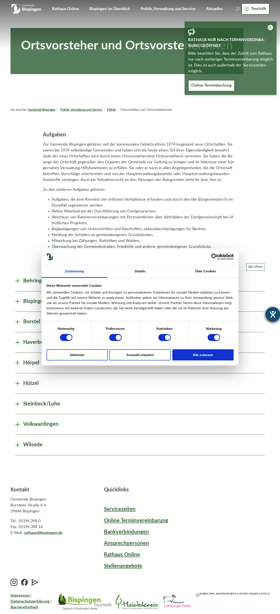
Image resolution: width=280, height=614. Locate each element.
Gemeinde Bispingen (41, 109)
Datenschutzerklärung (30, 602)
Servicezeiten (120, 509)
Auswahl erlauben (140, 355)
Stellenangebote (123, 566)
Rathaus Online (65, 9)
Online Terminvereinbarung (136, 520)
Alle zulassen (203, 355)
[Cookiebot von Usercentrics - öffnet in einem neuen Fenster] (214, 257)
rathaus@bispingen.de (43, 533)
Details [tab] (140, 271)
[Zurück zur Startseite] (26, 8)
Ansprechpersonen (126, 543)
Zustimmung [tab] (74, 271)
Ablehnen (77, 355)
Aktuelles (214, 9)
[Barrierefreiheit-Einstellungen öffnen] (273, 314)
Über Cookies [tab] (205, 271)
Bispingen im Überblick (109, 9)
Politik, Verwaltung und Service (168, 9)
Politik (111, 109)
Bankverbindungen (126, 532)
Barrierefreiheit (24, 607)
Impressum (20, 596)
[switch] (115, 337)
